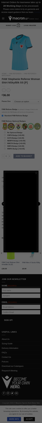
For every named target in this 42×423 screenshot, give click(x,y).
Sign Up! (12, 237)
